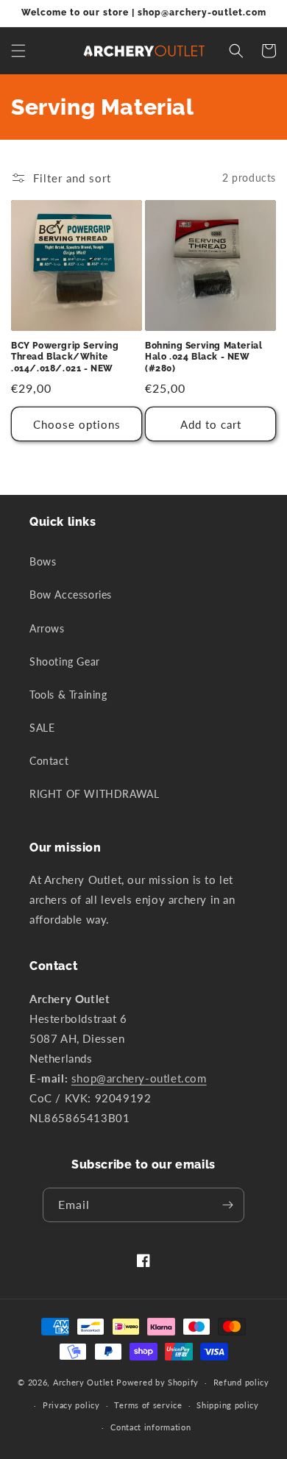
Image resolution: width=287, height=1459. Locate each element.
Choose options (77, 424)
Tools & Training (68, 694)
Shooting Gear (64, 661)
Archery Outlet (83, 1382)
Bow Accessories (70, 594)
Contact (48, 761)
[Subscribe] (227, 1205)
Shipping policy (227, 1405)
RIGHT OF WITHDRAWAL (94, 794)
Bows (42, 561)
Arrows (47, 628)
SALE (41, 727)
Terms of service (148, 1405)
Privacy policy (71, 1405)
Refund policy (241, 1382)
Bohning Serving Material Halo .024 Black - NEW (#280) (203, 357)
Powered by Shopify (157, 1382)
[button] (18, 51)
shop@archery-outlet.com (139, 1078)
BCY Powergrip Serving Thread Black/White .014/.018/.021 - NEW (65, 357)
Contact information (150, 1427)
